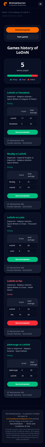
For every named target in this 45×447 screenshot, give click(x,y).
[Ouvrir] (40, 4)
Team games (22, 37)
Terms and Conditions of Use (25, 424)
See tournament (23, 132)
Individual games (22, 30)
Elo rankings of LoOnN (19, 12)
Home (4, 12)
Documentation (16, 423)
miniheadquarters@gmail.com (19, 418)
